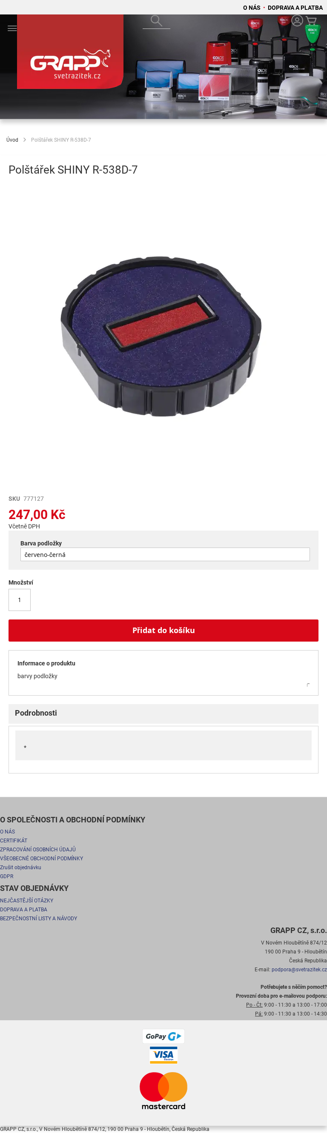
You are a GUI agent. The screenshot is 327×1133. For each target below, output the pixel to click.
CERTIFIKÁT (13, 841)
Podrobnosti (36, 712)
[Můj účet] (297, 21)
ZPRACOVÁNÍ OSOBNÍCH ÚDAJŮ (38, 850)
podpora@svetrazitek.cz (299, 970)
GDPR (6, 876)
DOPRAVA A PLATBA (295, 7)
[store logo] (70, 55)
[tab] (163, 714)
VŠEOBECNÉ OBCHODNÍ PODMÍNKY (41, 859)
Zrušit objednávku (20, 867)
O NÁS (252, 7)
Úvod (12, 140)
